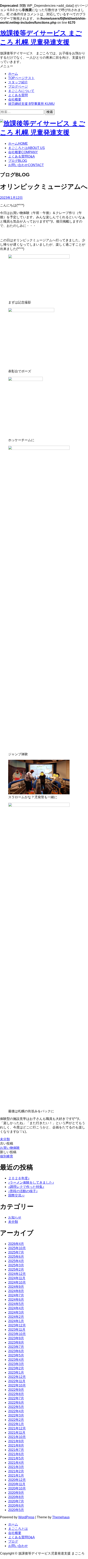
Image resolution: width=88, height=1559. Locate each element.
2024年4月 (16, 1308)
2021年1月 (16, 1475)
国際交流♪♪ (16, 1195)
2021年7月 (16, 1450)
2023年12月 (17, 1325)
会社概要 (14, 99)
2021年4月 (16, 1462)
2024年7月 (16, 1295)
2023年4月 (16, 1359)
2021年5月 (16, 1458)
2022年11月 (16, 1381)
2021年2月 (16, 1471)
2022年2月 (16, 1419)
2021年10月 (17, 1437)
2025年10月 (17, 1248)
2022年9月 (16, 1389)
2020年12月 (17, 1480)
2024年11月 (16, 1278)
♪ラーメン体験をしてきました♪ (31, 1182)
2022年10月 (17, 1385)
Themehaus (61, 1517)
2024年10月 (17, 1282)
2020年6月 (16, 1505)
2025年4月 (16, 1261)
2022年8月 (16, 1394)
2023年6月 (16, 1351)
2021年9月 (16, 1441)
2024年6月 (16, 1299)
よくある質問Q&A (21, 1537)
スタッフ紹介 (18, 82)
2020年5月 (16, 1510)
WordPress (26, 1517)
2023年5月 (16, 1355)
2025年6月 (16, 1256)
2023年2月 (16, 1368)
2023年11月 (16, 1329)
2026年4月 (16, 1244)
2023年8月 (16, 1342)
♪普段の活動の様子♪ (23, 1191)
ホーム (13, 73)
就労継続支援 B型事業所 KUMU (31, 103)
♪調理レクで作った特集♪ (26, 1187)
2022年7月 (16, 1398)
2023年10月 (17, 1334)
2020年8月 (16, 1497)
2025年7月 (16, 1252)
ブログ (17, 160)
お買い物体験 (10, 1147)
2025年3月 (16, 1265)
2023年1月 (16, 1372)
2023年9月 (16, 1338)
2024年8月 (16, 1291)
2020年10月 (17, 1488)
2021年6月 (16, 1454)
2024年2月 (16, 1316)
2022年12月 (17, 1377)
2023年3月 (16, 1364)
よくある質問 (18, 95)
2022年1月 (16, 1424)
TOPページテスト (21, 78)
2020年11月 (16, 1484)
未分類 (5, 1139)
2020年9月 (16, 1492)
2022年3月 (16, 1415)
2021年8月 (16, 1445)
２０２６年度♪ (18, 1178)
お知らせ (14, 1217)
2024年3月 (16, 1312)
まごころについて (21, 91)
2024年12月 (17, 1274)
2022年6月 (16, 1402)
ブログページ (18, 86)
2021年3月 (16, 1467)
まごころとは (26, 148)
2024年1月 (16, 1321)
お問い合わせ (26, 165)
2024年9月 (16, 1286)
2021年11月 (16, 1432)
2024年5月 (16, 1304)
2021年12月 (17, 1428)
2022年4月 (16, 1411)
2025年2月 (16, 1269)
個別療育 (6, 1156)
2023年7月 (16, 1347)
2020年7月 (16, 1501)
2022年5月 (16, 1407)
